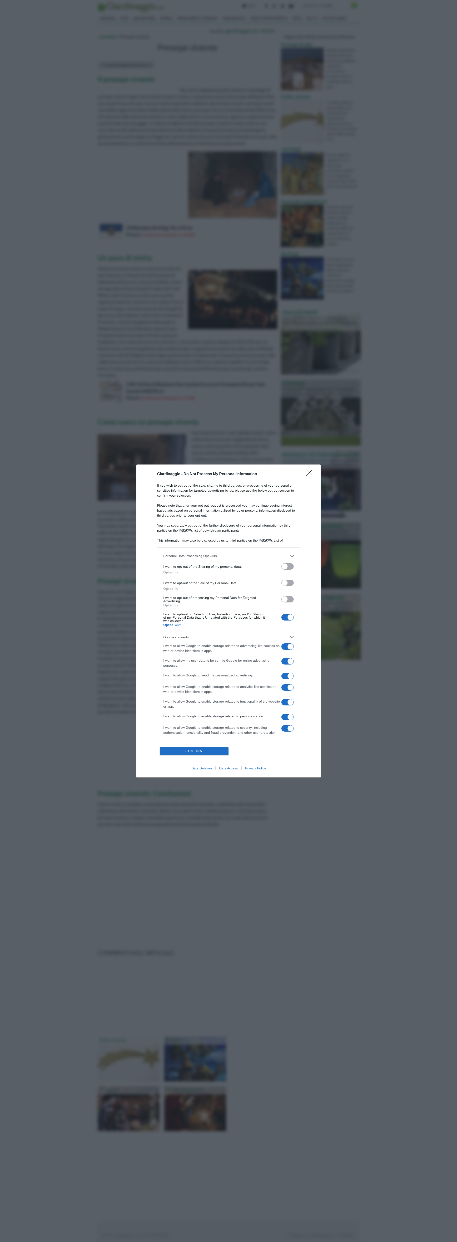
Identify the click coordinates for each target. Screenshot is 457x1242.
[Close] (310, 474)
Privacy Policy (255, 768)
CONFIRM (194, 751)
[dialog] (228, 621)
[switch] (287, 566)
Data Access (228, 768)
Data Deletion (201, 768)
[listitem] (228, 555)
